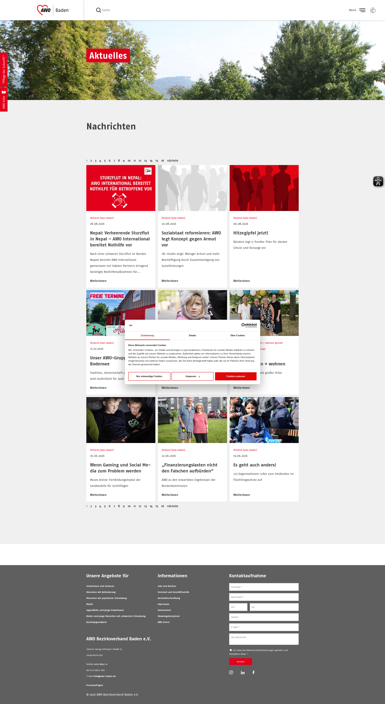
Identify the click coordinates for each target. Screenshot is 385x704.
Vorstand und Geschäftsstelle (173, 592)
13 (145, 160)
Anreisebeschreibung (169, 598)
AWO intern (163, 622)
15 (157, 160)
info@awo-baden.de (105, 676)
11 (135, 160)
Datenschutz (164, 610)
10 (129, 160)
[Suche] (98, 10)
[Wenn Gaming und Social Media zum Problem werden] (120, 441)
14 (151, 160)
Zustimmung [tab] (147, 335)
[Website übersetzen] (372, 10)
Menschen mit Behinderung (101, 592)
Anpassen (191, 376)
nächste (172, 160)
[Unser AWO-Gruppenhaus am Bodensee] (120, 334)
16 (162, 160)
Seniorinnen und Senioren (100, 586)
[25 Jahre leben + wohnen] (264, 334)
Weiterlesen (98, 280)
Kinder (89, 604)
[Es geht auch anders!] (264, 441)
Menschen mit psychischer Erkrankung (106, 598)
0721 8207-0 (100, 664)
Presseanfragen (94, 685)
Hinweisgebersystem (169, 616)
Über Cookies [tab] (237, 335)
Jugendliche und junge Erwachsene (105, 610)
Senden (241, 661)
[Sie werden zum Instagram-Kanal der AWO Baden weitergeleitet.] (231, 672)
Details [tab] (192, 335)
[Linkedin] (243, 672)
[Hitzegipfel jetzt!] (264, 209)
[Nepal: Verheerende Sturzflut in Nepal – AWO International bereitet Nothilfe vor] (120, 209)
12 (140, 160)
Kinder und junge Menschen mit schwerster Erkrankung (116, 616)
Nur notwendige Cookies (149, 376)
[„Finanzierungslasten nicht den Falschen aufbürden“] (192, 441)
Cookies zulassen (235, 376)
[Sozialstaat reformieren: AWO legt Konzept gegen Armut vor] (192, 209)
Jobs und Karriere (167, 586)
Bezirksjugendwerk (96, 622)
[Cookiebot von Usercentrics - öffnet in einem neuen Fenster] (244, 325)
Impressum (163, 604)
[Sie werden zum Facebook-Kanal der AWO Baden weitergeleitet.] (253, 672)
